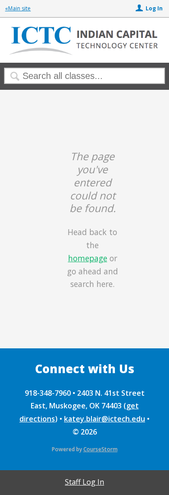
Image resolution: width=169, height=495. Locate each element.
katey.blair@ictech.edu (104, 419)
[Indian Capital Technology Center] (84, 54)
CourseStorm (100, 449)
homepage (87, 258)
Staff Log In (84, 482)
